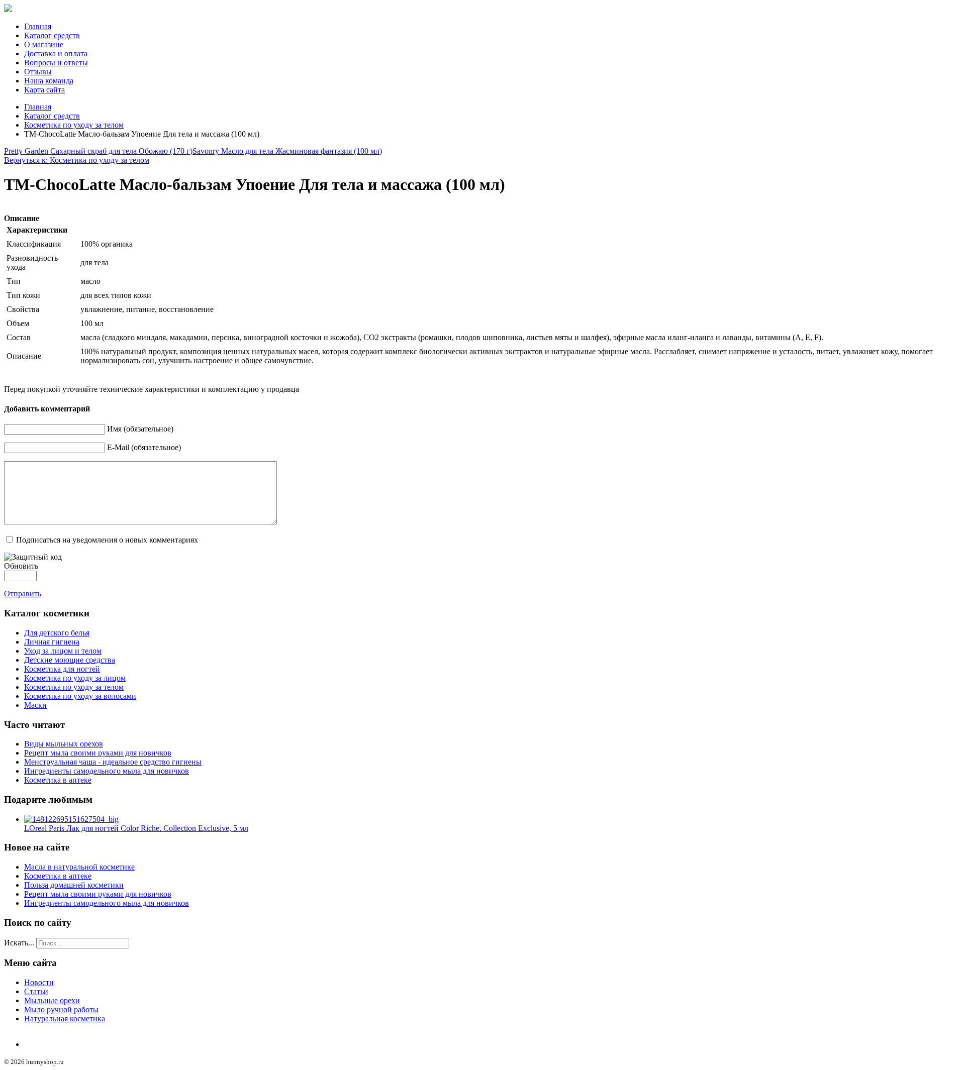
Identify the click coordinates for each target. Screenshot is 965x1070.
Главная (37, 26)
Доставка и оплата (55, 53)
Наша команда (48, 80)
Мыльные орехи (52, 1000)
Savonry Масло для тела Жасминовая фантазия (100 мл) (287, 151)
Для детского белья (56, 632)
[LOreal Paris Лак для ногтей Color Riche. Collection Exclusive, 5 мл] (71, 819)
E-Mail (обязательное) (144, 447)
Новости (39, 982)
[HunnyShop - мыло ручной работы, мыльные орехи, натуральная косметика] (8, 9)
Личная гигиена (51, 641)
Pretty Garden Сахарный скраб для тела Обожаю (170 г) (98, 151)
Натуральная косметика (64, 1018)
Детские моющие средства (69, 660)
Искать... (19, 942)
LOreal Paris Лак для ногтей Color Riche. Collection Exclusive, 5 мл (136, 828)
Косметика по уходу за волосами (80, 696)
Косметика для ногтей (62, 669)
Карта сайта (44, 89)
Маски (35, 705)
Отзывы (38, 71)
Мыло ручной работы (61, 1009)
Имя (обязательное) (140, 428)
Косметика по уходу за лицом (75, 678)
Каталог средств (52, 35)
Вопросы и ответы (56, 62)
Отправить (22, 593)
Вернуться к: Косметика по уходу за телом (76, 160)
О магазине (43, 44)
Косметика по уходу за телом (74, 125)
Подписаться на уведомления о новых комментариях (107, 540)
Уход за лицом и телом (63, 651)
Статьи (36, 991)
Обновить (21, 566)
